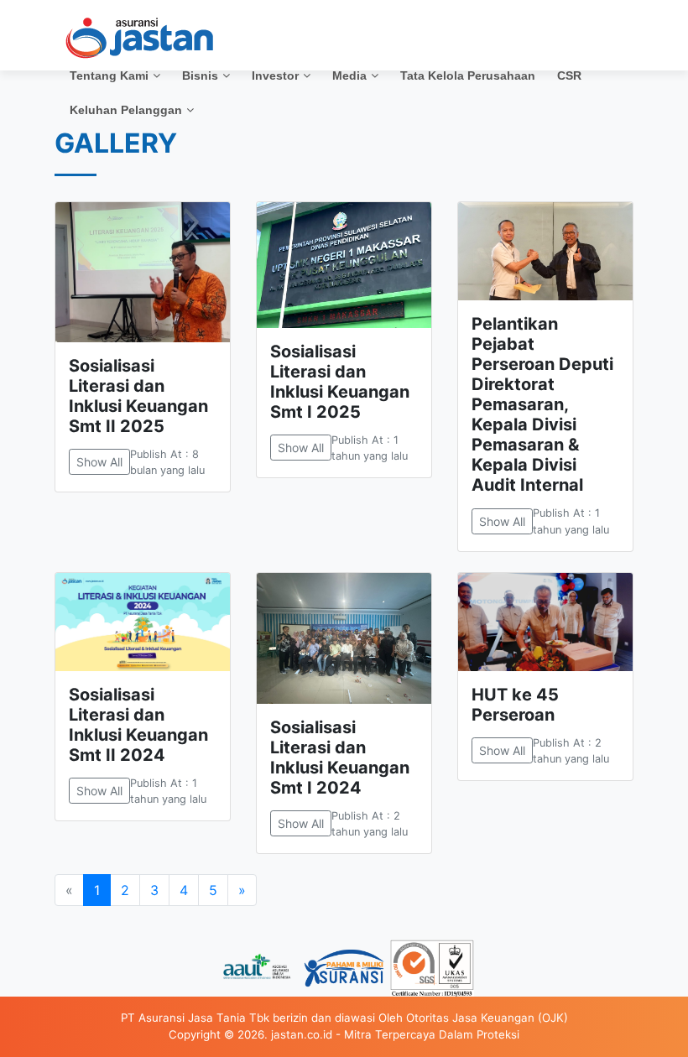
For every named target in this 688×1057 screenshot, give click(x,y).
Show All (99, 462)
